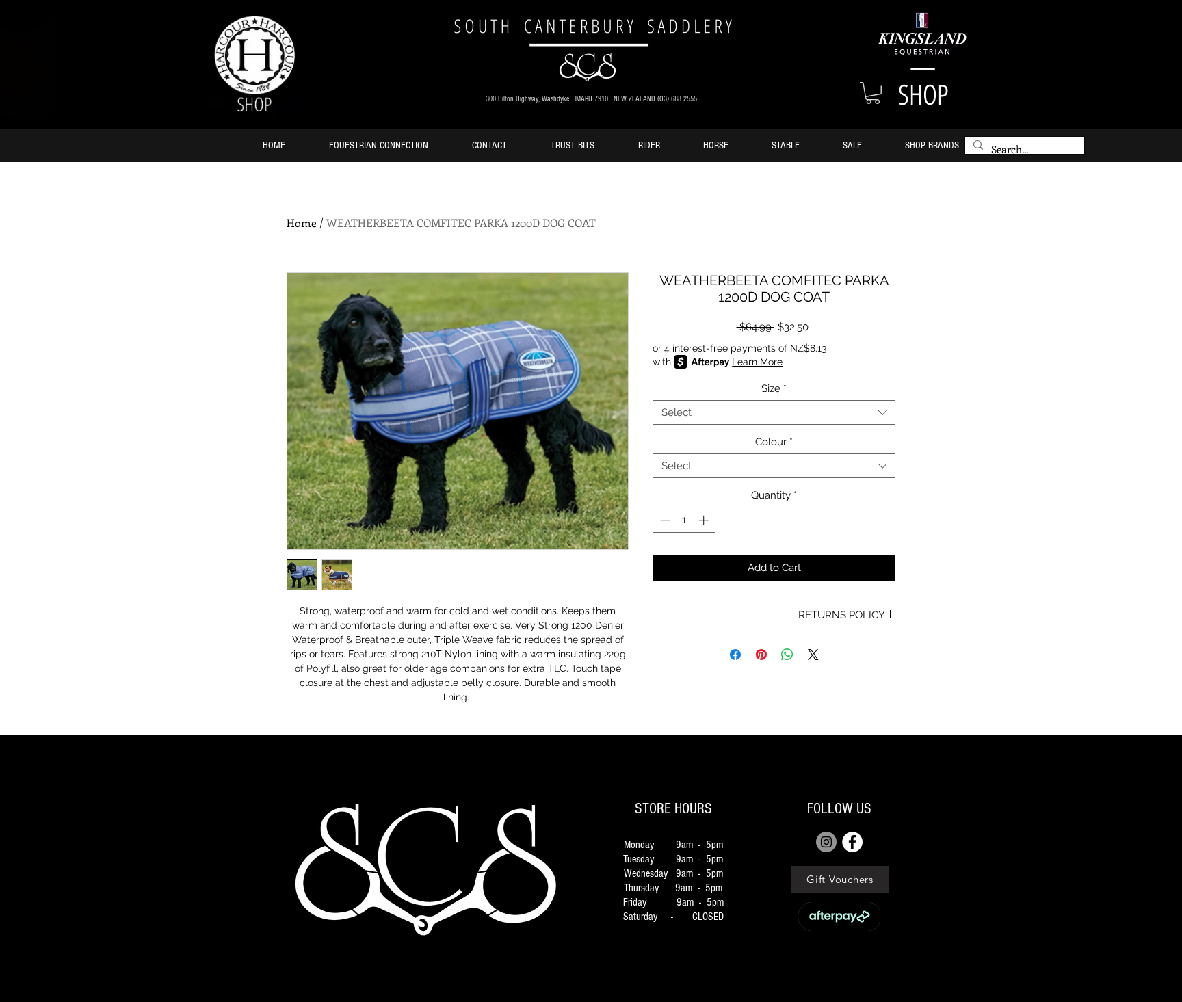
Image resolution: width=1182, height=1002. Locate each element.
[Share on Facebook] (735, 654)
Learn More (757, 361)
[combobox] (774, 412)
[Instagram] (826, 842)
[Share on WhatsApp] (787, 654)
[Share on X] (813, 654)
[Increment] (705, 520)
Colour (774, 442)
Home (302, 222)
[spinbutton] (684, 520)
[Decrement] (664, 520)
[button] (873, 93)
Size (774, 388)
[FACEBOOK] (852, 842)
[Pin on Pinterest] (761, 654)
